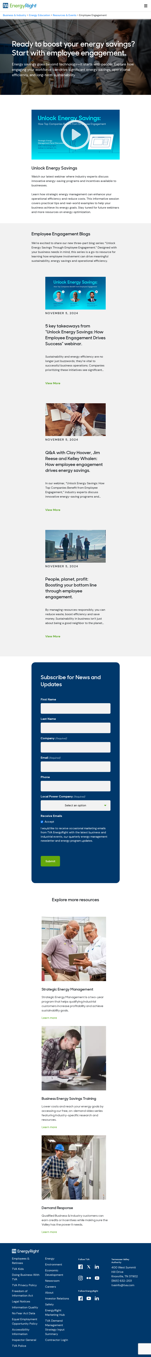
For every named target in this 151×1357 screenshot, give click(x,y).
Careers (50, 1287)
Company (54, 738)
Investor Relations (57, 1298)
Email (50, 758)
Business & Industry (14, 15)
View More (52, 383)
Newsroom (52, 1281)
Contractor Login (56, 1340)
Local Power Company (63, 796)
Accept (49, 822)
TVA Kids (18, 1269)
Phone (45, 777)
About (49, 1293)
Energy (50, 1258)
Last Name (48, 719)
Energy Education (39, 15)
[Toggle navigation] (146, 6)
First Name (48, 699)
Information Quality (25, 1307)
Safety (49, 1304)
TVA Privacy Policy (24, 1285)
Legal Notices (21, 1301)
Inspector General (24, 1340)
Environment (53, 1264)
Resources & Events (64, 15)
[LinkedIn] (97, 1266)
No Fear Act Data (23, 1313)
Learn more (49, 1018)
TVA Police (19, 1346)
